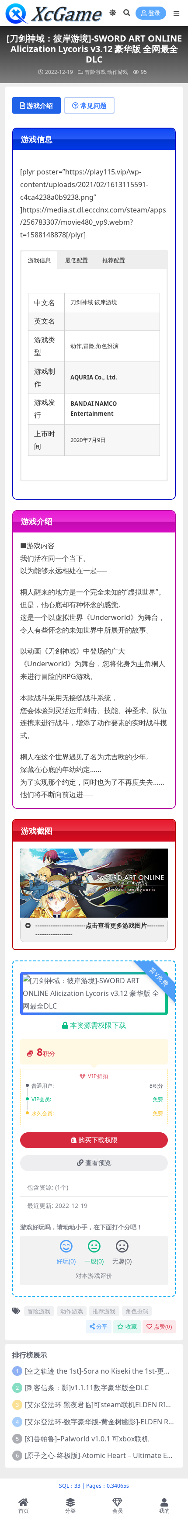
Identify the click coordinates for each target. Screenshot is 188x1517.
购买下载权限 (98, 1140)
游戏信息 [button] (39, 260)
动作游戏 (117, 72)
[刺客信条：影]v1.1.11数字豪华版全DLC (86, 1387)
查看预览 (98, 1162)
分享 (102, 1326)
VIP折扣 (98, 1076)
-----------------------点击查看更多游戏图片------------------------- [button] (99, 929)
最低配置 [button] (76, 260)
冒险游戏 (95, 72)
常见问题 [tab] (93, 105)
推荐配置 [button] (113, 260)
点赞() (163, 1326)
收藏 (131, 1326)
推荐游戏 (104, 1311)
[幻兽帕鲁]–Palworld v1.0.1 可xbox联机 (86, 1439)
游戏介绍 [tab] (40, 105)
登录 (154, 13)
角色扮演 (136, 1311)
